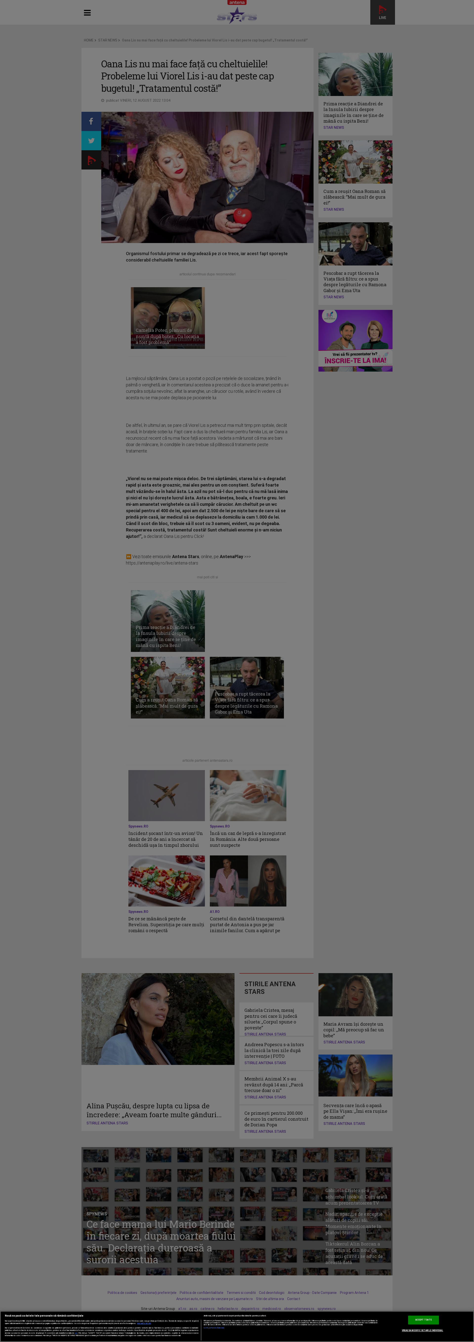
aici (76, 1333)
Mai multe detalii (144, 1323)
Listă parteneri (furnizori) (214, 1328)
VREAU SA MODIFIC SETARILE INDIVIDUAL (422, 1330)
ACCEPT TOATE (423, 1320)
